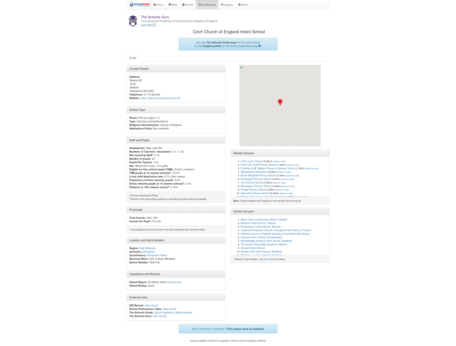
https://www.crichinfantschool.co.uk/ (161, 98)
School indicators (163, 312)
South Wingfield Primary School (258, 175)
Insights (228, 4)
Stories (189, 4)
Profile (132, 58)
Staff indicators (184, 312)
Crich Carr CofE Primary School (258, 164)
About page (269, 258)
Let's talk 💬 (148, 25)
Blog (174, 4)
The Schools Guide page (222, 42)
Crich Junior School (252, 161)
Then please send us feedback (245, 329)
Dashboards (208, 4)
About (244, 4)
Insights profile (212, 46)
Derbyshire (148, 251)
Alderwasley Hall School (254, 172)
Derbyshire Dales (157, 255)
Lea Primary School (252, 182)
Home (159, 4)
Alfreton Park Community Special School (263, 196)
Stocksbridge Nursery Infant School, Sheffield (266, 241)
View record (151, 305)
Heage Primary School (253, 189)
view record (173, 282)
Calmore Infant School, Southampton (261, 237)
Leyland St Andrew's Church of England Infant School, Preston (276, 230)
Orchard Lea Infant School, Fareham (261, 255)
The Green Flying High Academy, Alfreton (264, 244)
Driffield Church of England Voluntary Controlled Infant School (275, 233)
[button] (280, 102)
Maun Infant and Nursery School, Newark (264, 219)
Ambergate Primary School (256, 179)
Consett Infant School (253, 248)
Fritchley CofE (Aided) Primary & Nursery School (268, 168)
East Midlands (148, 248)
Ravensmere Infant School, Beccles (261, 226)
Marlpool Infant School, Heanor (258, 223)
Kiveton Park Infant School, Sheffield (261, 251)
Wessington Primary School (256, 186)
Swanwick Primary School (255, 193)
